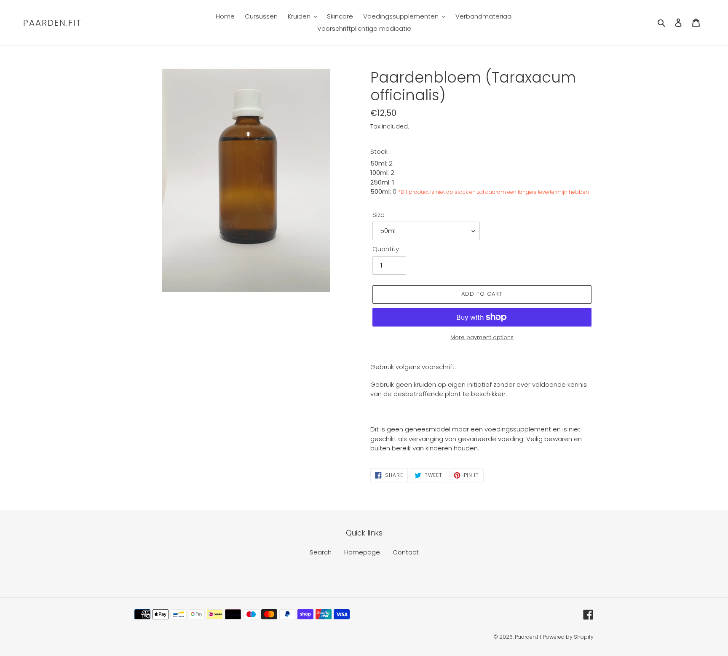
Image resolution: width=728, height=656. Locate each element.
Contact (406, 552)
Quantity (385, 248)
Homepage (362, 552)
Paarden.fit (52, 23)
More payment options (482, 337)
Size (378, 214)
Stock (379, 151)
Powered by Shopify (568, 636)
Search (321, 552)
